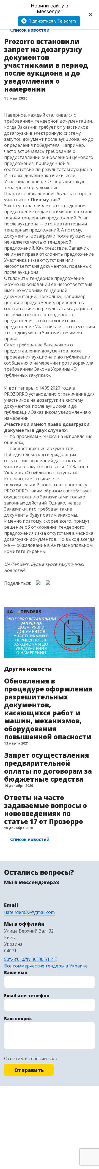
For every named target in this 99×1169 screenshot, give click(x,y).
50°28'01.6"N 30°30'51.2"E (30, 959)
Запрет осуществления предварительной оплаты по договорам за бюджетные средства (48, 767)
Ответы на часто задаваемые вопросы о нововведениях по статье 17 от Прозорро (45, 809)
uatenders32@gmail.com (29, 912)
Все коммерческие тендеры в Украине (46, 966)
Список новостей (30, 30)
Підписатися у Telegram (52, 21)
